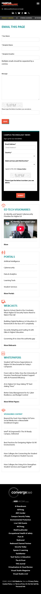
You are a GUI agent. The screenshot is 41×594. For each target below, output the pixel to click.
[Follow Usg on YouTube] (25, 13)
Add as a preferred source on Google (13, 9)
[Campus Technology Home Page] (10, 4)
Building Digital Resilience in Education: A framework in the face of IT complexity (20, 322)
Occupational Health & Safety (20, 533)
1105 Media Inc (16, 581)
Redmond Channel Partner (20, 543)
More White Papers (11, 401)
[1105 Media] (20, 501)
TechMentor (20, 553)
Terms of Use (20, 584)
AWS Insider (20, 513)
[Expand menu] (38, 4)
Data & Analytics (10, 274)
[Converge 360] (20, 492)
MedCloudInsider (21, 530)
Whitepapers (12, 357)
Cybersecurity (9, 267)
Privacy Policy (21, 169)
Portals (9, 256)
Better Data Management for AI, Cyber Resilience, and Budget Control (19, 393)
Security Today (20, 547)
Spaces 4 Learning (20, 550)
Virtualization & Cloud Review (20, 567)
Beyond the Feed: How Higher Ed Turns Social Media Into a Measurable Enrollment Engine (19, 420)
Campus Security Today (20, 516)
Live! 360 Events (20, 523)
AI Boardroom (20, 506)
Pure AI (20, 536)
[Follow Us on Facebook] (22, 13)
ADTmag (20, 509)
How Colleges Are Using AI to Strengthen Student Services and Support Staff (20, 465)
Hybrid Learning (26, 18)
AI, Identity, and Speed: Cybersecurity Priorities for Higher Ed (18, 215)
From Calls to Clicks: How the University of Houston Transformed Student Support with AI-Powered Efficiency (20, 375)
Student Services (10, 287)
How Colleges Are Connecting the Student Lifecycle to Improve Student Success (20, 454)
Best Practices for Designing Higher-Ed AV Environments (20, 443)
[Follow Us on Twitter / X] (16, 13)
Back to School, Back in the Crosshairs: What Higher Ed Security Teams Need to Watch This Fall (19, 312)
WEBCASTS (10, 305)
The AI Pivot (20, 560)
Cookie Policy (7, 584)
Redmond (20, 540)
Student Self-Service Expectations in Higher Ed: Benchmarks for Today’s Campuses (18, 364)
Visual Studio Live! (20, 574)
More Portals (9, 293)
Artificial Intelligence (12, 261)
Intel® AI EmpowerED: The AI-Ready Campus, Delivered (18, 432)
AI (17, 18)
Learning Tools (9, 280)
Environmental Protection (20, 520)
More (6, 244)
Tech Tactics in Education (20, 557)
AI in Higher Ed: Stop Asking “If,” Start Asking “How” (18, 385)
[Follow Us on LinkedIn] (13, 13)
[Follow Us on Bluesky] (19, 13)
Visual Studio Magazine (20, 570)
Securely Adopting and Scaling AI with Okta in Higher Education (19, 331)
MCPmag (20, 526)
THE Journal (20, 563)
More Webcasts (10, 345)
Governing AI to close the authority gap (19, 338)
